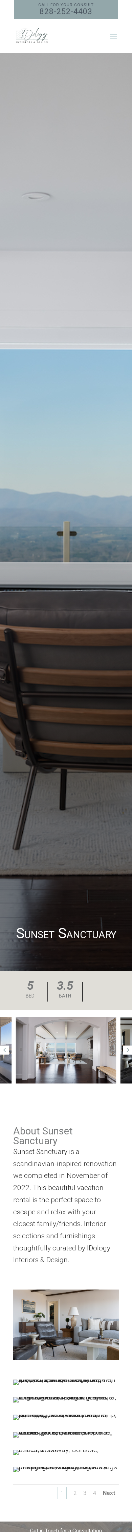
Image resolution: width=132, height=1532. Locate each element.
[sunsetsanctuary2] (66, 1402)
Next (109, 1493)
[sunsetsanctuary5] (66, 1455)
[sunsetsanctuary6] (66, 1472)
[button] (4, 1050)
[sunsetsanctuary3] (66, 1420)
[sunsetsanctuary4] (66, 1438)
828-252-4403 (66, 9)
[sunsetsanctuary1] (66, 1385)
